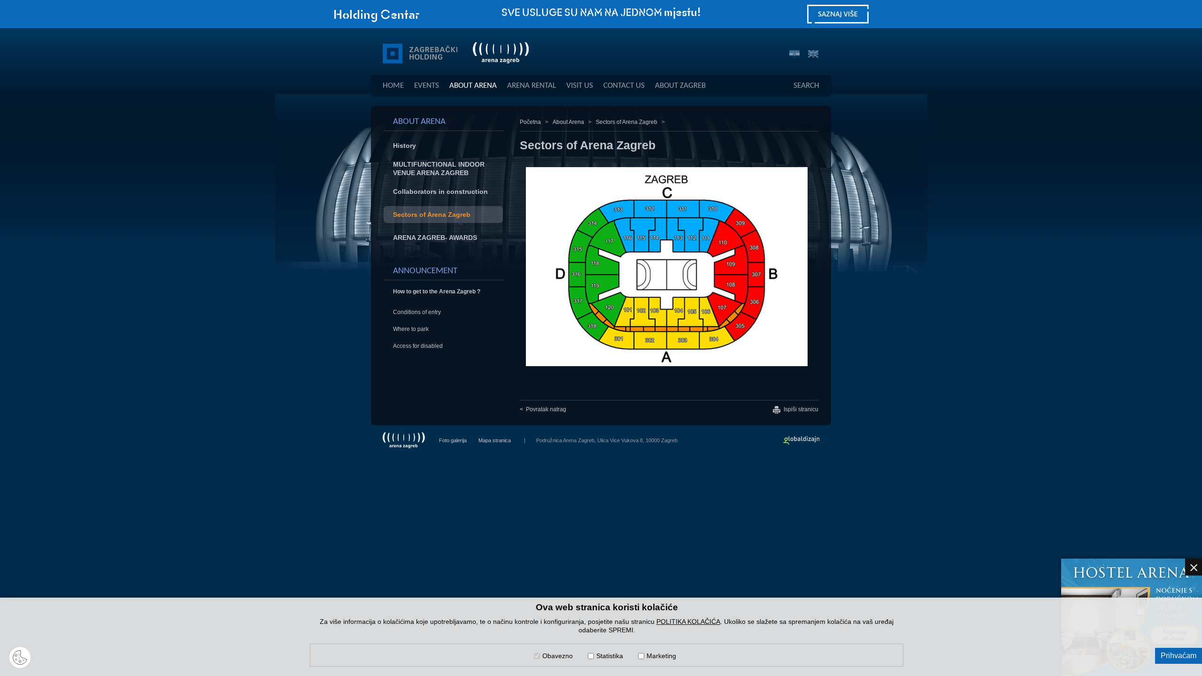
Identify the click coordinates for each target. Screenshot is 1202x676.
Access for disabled (418, 346)
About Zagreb (680, 86)
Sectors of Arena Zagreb (431, 214)
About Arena (473, 86)
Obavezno (557, 656)
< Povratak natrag (543, 409)
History (404, 145)
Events (426, 86)
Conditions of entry (417, 312)
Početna (530, 122)
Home (393, 86)
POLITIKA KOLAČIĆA (688, 621)
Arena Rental (531, 86)
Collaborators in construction (440, 191)
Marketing (661, 656)
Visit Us (579, 86)
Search (806, 86)
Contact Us (624, 86)
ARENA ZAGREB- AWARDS (435, 237)
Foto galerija (453, 440)
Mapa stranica (494, 440)
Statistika (609, 656)
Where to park (411, 329)
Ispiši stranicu (800, 409)
